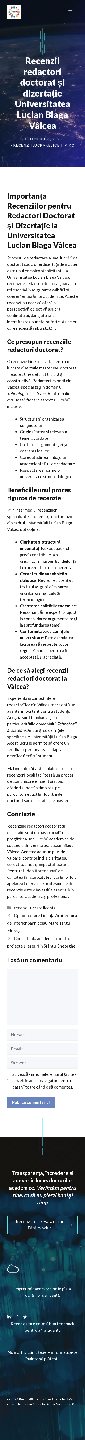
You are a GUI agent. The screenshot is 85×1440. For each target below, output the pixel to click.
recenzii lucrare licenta (35, 907)
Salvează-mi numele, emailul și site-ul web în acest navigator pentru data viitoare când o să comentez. (44, 1080)
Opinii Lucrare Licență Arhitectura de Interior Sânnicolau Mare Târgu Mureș (42, 923)
